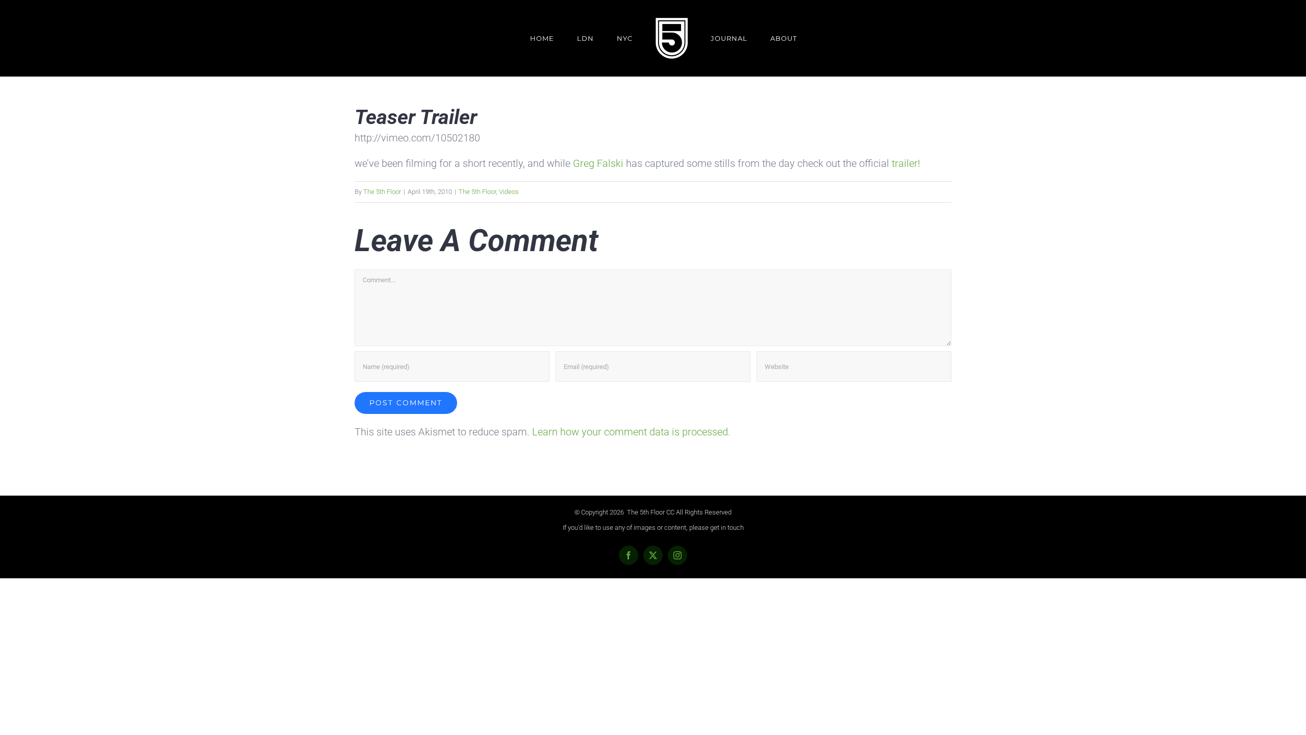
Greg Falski (598, 163)
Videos (509, 191)
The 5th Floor (382, 191)
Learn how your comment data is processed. (631, 432)
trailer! (906, 163)
